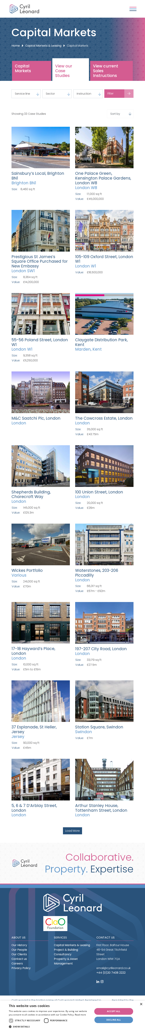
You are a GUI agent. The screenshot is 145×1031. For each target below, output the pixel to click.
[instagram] (102, 982)
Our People (19, 950)
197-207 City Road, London (101, 649)
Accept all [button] (113, 1011)
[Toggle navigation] (133, 9)
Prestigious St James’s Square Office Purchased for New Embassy (39, 261)
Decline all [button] (113, 1019)
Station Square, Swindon (99, 727)
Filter (111, 93)
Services (60, 937)
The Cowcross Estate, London (104, 418)
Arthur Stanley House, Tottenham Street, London (101, 808)
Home (15, 46)
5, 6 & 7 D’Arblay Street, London (34, 808)
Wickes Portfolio (27, 570)
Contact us (19, 959)
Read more (80, 1014)
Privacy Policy (21, 968)
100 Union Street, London (99, 492)
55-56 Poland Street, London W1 (39, 342)
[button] (50, 1027)
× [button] (141, 1004)
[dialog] (72, 1015)
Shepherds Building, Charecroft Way (31, 494)
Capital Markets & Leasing (43, 46)
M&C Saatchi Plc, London (35, 418)
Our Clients (19, 954)
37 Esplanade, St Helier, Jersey (34, 729)
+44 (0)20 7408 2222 (111, 973)
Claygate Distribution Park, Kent (101, 342)
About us (18, 937)
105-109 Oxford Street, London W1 (104, 259)
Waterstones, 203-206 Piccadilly (96, 573)
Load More (72, 831)
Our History (19, 945)
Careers (17, 963)
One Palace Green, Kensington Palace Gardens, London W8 (103, 178)
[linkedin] (98, 982)
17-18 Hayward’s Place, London (33, 651)
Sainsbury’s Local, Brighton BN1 (37, 176)
